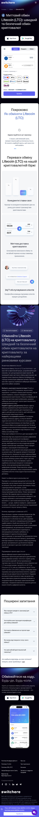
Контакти (23, 767)
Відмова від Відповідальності (6, 774)
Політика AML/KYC (7, 767)
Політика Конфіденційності (9, 760)
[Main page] (8, 3)
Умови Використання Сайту (9, 770)
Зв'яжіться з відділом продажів (27, 771)
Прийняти (19, 814)
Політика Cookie (6, 764)
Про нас (23, 760)
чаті (23, 662)
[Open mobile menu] (36, 2)
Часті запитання (25, 764)
